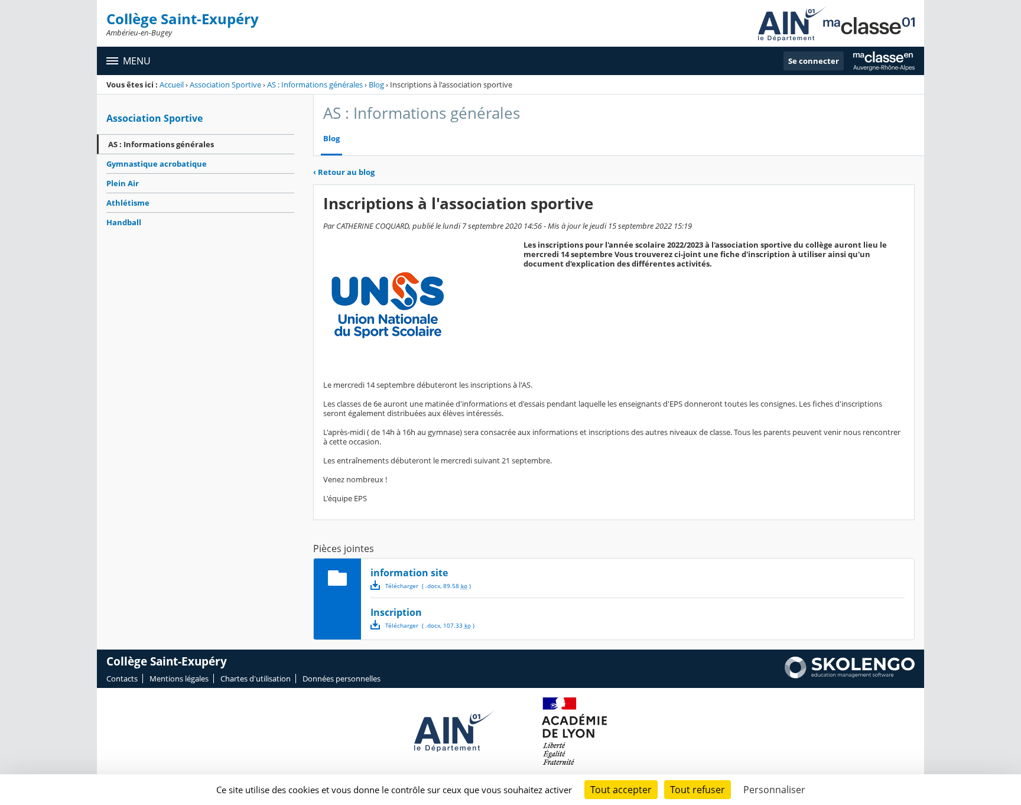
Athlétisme (127, 202)
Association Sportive (225, 84)
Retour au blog (344, 172)
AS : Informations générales (315, 84)
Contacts (122, 678)
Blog (376, 84)
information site (409, 572)
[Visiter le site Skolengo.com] (850, 675)
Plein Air (122, 183)
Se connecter (813, 61)
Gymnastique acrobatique (156, 163)
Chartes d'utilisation (255, 678)
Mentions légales (179, 678)
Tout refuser (697, 789)
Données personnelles (342, 678)
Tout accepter (621, 789)
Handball (123, 222)
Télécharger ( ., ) (428, 586)
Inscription (396, 612)
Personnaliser (774, 789)
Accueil (172, 84)
